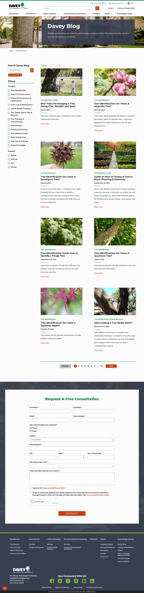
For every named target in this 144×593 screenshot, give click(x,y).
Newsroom (104, 550)
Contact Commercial (36, 547)
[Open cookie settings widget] (4, 588)
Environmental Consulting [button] (75, 14)
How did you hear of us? (39, 462)
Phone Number (79, 416)
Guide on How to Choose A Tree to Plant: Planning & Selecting (113, 178)
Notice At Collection (62, 587)
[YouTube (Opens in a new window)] (84, 581)
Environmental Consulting (75, 539)
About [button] (107, 14)
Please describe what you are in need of (45, 471)
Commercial (34, 539)
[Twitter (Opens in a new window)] (60, 581)
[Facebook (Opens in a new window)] (52, 581)
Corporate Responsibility (126, 8)
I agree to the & (49, 488)
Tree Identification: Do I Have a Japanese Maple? (58, 324)
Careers (111, 8)
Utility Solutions (54, 539)
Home (11, 51)
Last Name (77, 407)
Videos (120, 550)
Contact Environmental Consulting (72, 548)
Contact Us (104, 557)
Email (32, 416)
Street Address (36, 445)
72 (101, 366)
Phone (34, 428)
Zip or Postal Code (95, 453)
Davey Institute (123, 561)
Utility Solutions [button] (50, 14)
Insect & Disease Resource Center (124, 554)
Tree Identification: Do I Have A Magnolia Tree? (111, 105)
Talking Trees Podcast (126, 547)
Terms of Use (47, 488)
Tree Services (14, 544)
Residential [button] (14, 14)
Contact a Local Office (18, 553)
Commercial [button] (31, 14)
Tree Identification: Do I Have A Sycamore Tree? (111, 254)
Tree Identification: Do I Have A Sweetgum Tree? (58, 178)
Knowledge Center (126, 539)
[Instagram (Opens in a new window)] (76, 581)
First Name (34, 407)
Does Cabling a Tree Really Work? (113, 323)
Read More (45, 123)
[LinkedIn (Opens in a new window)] (92, 581)
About (103, 539)
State (61, 453)
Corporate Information (94, 587)
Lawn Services (15, 547)
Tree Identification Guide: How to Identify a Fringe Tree (59, 254)
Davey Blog (122, 544)
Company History (106, 544)
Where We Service (16, 550)
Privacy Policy (59, 488)
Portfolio (96, 14)
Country (33, 436)
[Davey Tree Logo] (23, 569)
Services (32, 544)
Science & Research (107, 547)
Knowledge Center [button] (125, 14)
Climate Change (123, 558)
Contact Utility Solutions (52, 548)
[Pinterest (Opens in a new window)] (68, 581)
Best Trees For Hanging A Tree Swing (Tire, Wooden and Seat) (58, 105)
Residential (15, 539)
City (32, 453)
